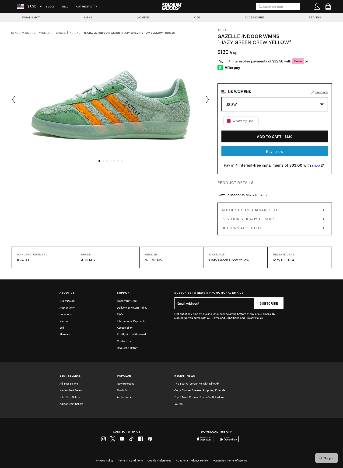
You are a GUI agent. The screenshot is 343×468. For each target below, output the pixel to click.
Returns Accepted (241, 228)
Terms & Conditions (130, 460)
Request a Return (127, 348)
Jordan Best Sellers (71, 390)
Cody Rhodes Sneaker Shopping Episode (199, 390)
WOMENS (143, 17)
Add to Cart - (274, 136)
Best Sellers (70, 376)
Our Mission (67, 301)
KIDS (197, 17)
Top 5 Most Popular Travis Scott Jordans (199, 397)
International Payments (131, 321)
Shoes (61, 32)
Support (124, 293)
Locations (66, 314)
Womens (45, 32)
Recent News (184, 376)
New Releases (125, 383)
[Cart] (328, 6)
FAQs (120, 314)
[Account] (317, 6)
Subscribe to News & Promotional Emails (208, 293)
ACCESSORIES (255, 17)
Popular (124, 376)
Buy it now (274, 152)
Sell (64, 6)
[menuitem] (50, 6)
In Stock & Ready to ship (247, 218)
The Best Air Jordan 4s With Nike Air (196, 383)
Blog (50, 6)
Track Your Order (127, 301)
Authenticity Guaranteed (249, 210)
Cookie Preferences (159, 460)
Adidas (75, 32)
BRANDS (315, 17)
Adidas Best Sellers (71, 404)
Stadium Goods (23, 32)
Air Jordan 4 (124, 397)
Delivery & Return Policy (132, 307)
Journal (64, 321)
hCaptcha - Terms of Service (230, 460)
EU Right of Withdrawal (131, 334)
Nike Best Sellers (70, 397)
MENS (88, 17)
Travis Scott (124, 390)
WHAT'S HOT (31, 17)
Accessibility (125, 327)
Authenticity (86, 6)
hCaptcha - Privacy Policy (192, 460)
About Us (67, 293)
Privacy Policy (104, 460)
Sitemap (65, 334)
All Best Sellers (69, 383)
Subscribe (269, 303)
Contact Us (124, 341)
